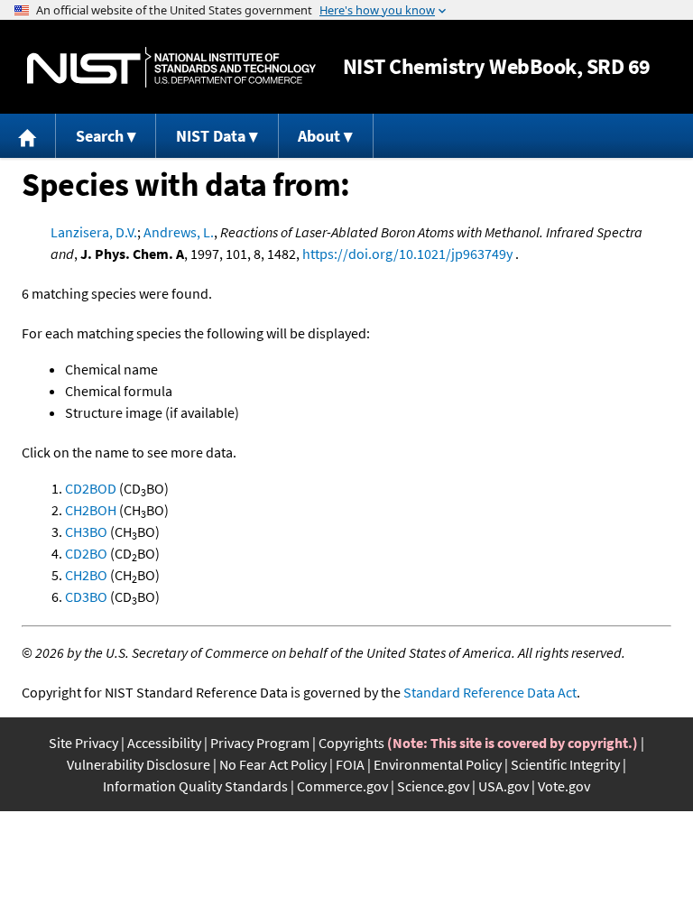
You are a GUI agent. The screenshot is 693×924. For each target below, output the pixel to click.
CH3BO (86, 531)
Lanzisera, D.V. (94, 232)
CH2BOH (90, 510)
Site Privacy (83, 743)
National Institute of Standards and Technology (171, 67)
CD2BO (86, 553)
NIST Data (210, 135)
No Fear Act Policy (273, 764)
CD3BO (86, 596)
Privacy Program (260, 743)
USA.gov (503, 786)
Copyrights (351, 743)
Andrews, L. (178, 232)
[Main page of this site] (28, 136)
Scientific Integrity (565, 764)
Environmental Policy (438, 764)
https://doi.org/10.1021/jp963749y (407, 254)
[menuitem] (28, 136)
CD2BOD (90, 488)
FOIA (350, 764)
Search (100, 135)
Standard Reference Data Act (490, 692)
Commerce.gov (342, 786)
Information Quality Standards (195, 786)
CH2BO (86, 575)
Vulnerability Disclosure (138, 764)
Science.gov (433, 786)
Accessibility (164, 743)
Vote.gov (564, 786)
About (319, 135)
